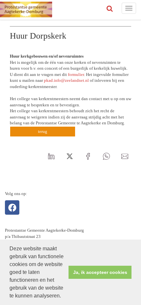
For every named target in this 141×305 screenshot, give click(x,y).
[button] (63, 296)
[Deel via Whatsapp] (106, 156)
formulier (76, 74)
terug (42, 131)
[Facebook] (12, 207)
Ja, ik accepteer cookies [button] (100, 272)
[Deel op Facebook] (88, 156)
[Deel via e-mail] (124, 156)
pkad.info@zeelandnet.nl (66, 80)
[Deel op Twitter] (69, 156)
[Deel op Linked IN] (51, 156)
